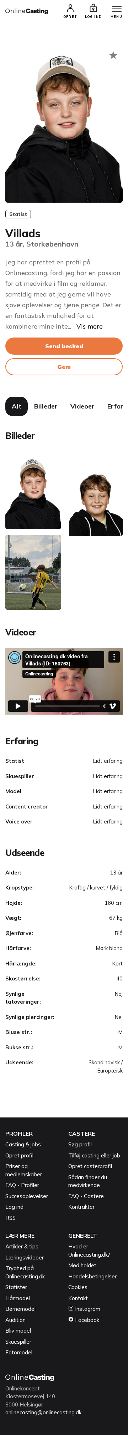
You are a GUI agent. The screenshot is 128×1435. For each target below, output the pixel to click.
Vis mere (89, 326)
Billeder (46, 406)
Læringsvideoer (24, 1257)
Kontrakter (81, 1206)
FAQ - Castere (86, 1196)
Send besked (64, 346)
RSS (10, 1218)
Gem (64, 366)
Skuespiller (18, 1341)
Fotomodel (18, 1352)
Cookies (77, 1287)
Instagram (87, 1308)
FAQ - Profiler (22, 1185)
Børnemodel (20, 1308)
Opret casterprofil (90, 1166)
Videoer (82, 406)
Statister (16, 1287)
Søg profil (80, 1144)
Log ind (14, 1206)
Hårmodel (17, 1298)
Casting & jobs (23, 1144)
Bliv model (18, 1330)
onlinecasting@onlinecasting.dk (43, 1412)
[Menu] (117, 9)
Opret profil (19, 1155)
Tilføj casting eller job (94, 1155)
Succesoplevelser (26, 1196)
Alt (16, 406)
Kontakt (78, 1298)
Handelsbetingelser (92, 1276)
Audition (15, 1320)
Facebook (86, 1320)
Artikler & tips (21, 1246)
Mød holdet (82, 1265)
